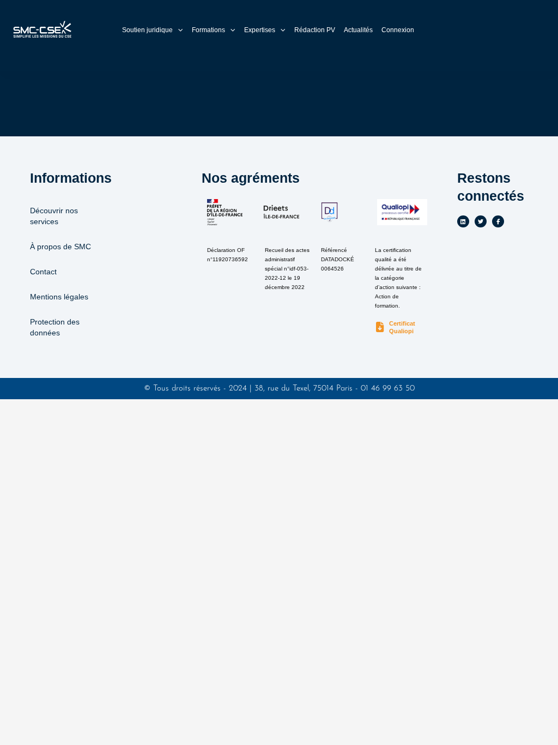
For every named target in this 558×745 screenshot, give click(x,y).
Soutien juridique (147, 30)
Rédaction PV (314, 30)
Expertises (259, 30)
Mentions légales (59, 296)
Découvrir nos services (54, 216)
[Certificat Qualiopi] (380, 327)
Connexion (397, 30)
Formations (208, 30)
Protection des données (55, 327)
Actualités (358, 30)
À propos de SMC (60, 246)
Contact (43, 271)
